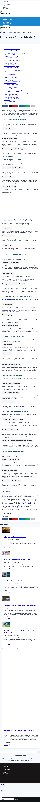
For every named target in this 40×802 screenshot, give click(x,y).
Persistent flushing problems (13, 95)
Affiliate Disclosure (6, 4)
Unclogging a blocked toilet (13, 67)
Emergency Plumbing (7, 19)
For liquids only (11, 61)
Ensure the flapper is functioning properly (16, 53)
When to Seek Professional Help (11, 94)
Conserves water (11, 78)
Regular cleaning (10, 73)
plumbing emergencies (29, 407)
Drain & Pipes (5, 18)
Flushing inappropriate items (13, 84)
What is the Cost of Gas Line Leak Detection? (17, 581)
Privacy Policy (5, 1)
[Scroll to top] (1, 785)
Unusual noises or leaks (13, 97)
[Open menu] (1, 30)
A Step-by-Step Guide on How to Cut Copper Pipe (19, 730)
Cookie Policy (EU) (6, 8)
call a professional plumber (27, 464)
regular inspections (22, 406)
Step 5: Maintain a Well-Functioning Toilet (13, 71)
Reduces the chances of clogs (14, 81)
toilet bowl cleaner (12, 308)
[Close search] (1, 797)
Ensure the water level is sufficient (14, 56)
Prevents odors (11, 80)
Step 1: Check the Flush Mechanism (12, 49)
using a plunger (33, 277)
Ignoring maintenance (12, 87)
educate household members (26, 503)
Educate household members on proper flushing (18, 93)
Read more (29, 760)
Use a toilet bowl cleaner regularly (14, 90)
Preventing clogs (11, 74)
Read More (7, 547)
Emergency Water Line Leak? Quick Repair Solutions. (20, 605)
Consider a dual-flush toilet (13, 91)
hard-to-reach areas (13, 310)
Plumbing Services (7, 22)
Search (1, 750)
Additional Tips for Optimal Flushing (12, 88)
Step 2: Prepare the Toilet (10, 54)
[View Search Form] (1, 11)
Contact (4, 7)
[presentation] (21, 530)
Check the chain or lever (13, 51)
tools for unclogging (16, 190)
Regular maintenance (6, 299)
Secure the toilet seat (12, 57)
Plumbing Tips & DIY (7, 23)
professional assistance (10, 333)
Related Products (11, 101)
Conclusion (7, 100)
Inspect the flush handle (12, 50)
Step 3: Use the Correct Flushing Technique (14, 60)
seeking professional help (17, 506)
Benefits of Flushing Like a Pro (11, 77)
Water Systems (6, 25)
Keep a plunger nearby (12, 59)
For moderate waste (12, 63)
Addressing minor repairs (13, 76)
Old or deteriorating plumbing (14, 98)
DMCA (4, 5)
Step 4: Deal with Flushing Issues (12, 66)
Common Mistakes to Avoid (10, 83)
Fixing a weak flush (12, 68)
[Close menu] (0, 787)
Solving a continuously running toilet (15, 70)
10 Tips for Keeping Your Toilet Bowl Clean (17, 559)
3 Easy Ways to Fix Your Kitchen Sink (15, 537)
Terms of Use (5, 2)
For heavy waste (11, 64)
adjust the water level (25, 172)
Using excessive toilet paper (13, 85)
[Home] (0, 32)
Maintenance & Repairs (7, 20)
